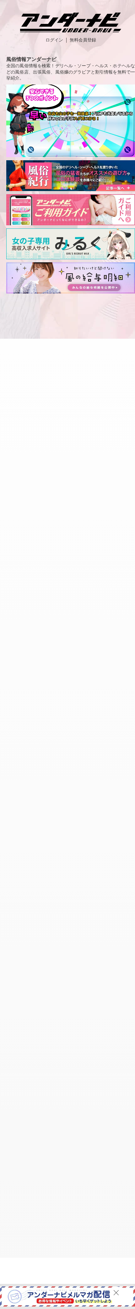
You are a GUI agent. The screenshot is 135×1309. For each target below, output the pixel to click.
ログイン (54, 39)
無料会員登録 (83, 39)
